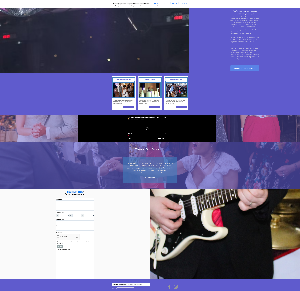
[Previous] (115, 169)
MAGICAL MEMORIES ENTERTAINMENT (125, 287)
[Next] (184, 169)
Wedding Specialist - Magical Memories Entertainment (131, 3)
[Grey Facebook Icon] (169, 286)
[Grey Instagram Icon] (175, 286)
